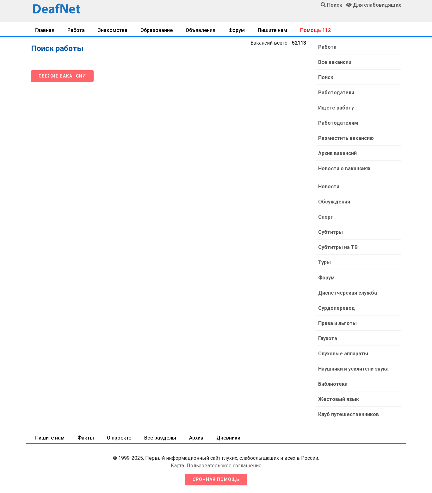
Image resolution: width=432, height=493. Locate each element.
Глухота (327, 338)
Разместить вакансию (346, 138)
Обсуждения (334, 202)
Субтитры (330, 232)
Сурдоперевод (336, 308)
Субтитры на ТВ (338, 247)
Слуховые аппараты (343, 354)
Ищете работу (336, 108)
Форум (236, 30)
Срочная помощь (216, 479)
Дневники (228, 438)
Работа (76, 30)
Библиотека (333, 384)
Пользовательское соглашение (224, 466)
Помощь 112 (315, 30)
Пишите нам (272, 30)
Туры (324, 262)
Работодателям (338, 123)
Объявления (200, 30)
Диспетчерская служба (347, 293)
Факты (85, 438)
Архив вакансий (337, 153)
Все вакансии (334, 62)
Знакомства (112, 30)
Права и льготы (337, 323)
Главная (44, 30)
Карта (177, 466)
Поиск (325, 77)
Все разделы (160, 438)
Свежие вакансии (62, 75)
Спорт (325, 217)
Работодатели (336, 93)
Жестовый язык (338, 399)
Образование (156, 30)
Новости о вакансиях (344, 168)
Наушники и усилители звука (353, 369)
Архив (196, 438)
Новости (328, 187)
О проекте (119, 438)
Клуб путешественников (348, 414)
